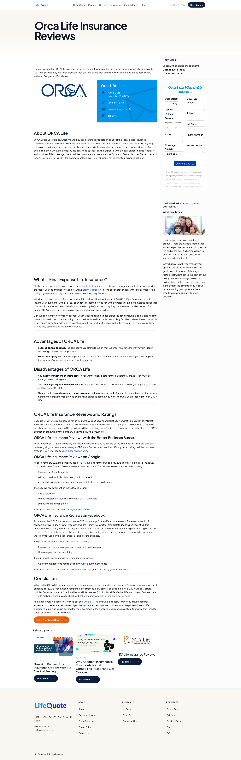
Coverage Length (192, 100)
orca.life (112, 115)
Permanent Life (130, 721)
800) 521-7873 (178, 5)
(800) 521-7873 (89, 601)
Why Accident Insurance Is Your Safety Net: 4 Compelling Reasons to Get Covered (95, 667)
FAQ (169, 733)
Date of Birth (171, 98)
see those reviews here (75, 450)
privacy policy (171, 175)
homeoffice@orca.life (119, 109)
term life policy (92, 289)
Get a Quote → (196, 5)
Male (170, 113)
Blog (169, 727)
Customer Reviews (87, 715)
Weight (177, 122)
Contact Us (84, 733)
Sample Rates (173, 709)
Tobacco (191, 113)
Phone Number (195, 134)
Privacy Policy (85, 727)
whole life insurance (92, 286)
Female (169, 118)
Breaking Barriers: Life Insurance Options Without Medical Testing (52, 667)
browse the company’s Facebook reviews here (66, 569)
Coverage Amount (170, 147)
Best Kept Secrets (175, 721)
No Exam (127, 709)
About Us (83, 709)
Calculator (171, 715)
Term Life (127, 715)
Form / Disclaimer (87, 721)
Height (168, 122)
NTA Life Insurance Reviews (136, 654)
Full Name (192, 123)
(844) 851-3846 (116, 102)
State (168, 134)
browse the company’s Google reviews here (65, 509)
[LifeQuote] (41, 5)
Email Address (194, 145)
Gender (169, 109)
